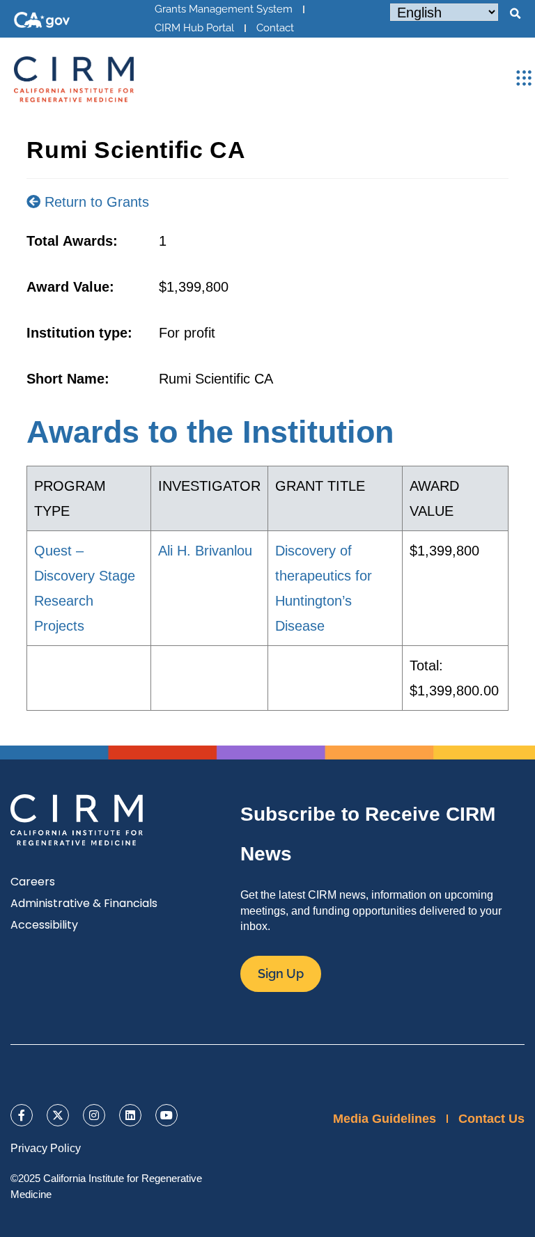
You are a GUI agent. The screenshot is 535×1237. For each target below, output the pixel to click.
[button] (515, 14)
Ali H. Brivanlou (205, 550)
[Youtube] (166, 1115)
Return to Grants (94, 202)
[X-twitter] (58, 1115)
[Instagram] (94, 1115)
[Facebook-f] (21, 1115)
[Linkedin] (130, 1115)
